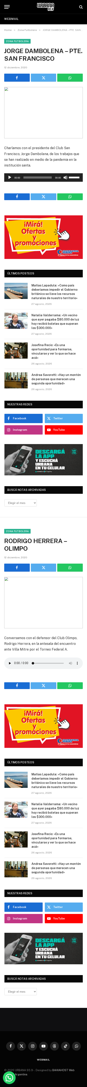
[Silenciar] (65, 177)
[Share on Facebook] (17, 78)
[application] (43, 177)
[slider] (75, 177)
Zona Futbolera (17, 41)
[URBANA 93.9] (45, 7)
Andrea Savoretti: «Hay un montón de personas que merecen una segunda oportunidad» (56, 379)
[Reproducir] (10, 177)
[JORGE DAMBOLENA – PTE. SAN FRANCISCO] (43, 112)
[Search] (80, 7)
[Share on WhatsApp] (70, 78)
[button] (9, 1077)
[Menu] (7, 7)
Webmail (11, 19)
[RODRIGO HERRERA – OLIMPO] (43, 602)
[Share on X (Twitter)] (43, 78)
